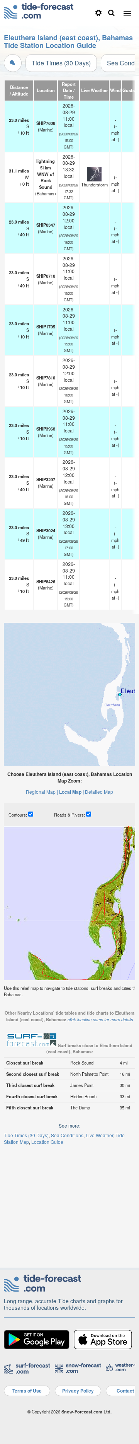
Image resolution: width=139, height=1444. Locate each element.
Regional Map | (42, 791)
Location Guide (47, 1141)
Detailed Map (99, 791)
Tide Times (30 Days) (61, 62)
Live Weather (99, 1135)
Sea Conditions (67, 1135)
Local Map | (71, 791)
